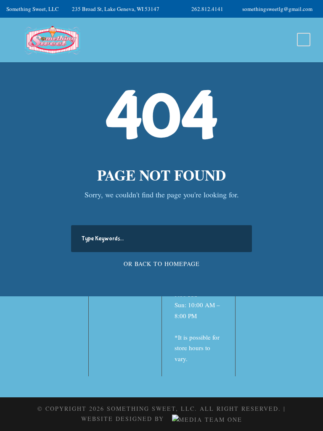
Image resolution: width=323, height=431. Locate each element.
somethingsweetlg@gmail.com (277, 9)
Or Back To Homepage (162, 264)
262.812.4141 (207, 9)
